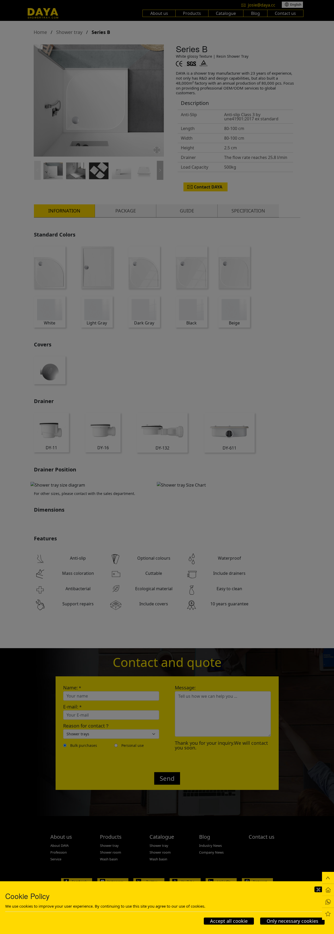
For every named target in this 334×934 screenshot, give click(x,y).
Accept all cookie (229, 921)
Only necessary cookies (292, 921)
